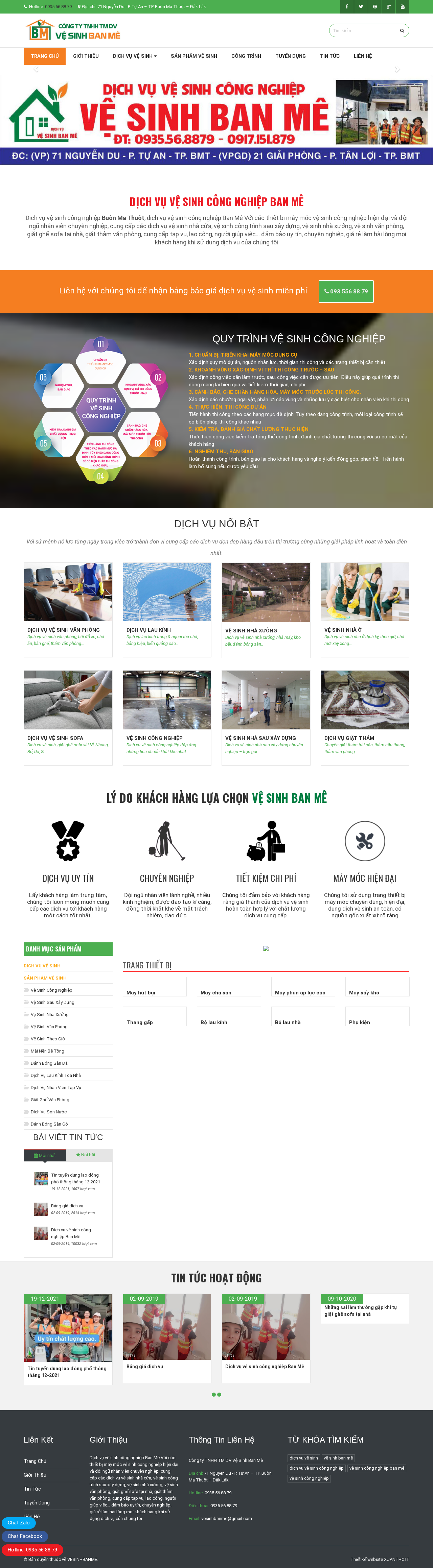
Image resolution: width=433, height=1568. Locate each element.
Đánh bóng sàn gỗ (49, 1124)
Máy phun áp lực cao (300, 993)
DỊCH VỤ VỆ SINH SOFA (55, 738)
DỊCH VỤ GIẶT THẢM (349, 738)
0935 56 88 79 (58, 6)
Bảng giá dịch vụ (67, 1205)
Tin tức (330, 56)
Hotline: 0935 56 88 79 (32, 1550)
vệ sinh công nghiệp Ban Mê (376, 1468)
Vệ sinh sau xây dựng (52, 1002)
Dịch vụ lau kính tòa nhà (55, 1075)
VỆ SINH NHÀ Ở (343, 630)
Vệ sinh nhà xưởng (49, 1014)
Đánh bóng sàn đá (49, 1063)
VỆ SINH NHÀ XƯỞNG (251, 631)
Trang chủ (45, 56)
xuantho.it (396, 1559)
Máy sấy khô (364, 993)
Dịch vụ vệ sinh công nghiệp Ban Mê (264, 1366)
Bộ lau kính (214, 1022)
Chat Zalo (19, 1523)
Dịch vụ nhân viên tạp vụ (55, 1087)
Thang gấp (140, 1022)
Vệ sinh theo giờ (47, 1038)
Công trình (246, 56)
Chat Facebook (25, 1536)
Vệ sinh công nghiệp (51, 990)
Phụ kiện (359, 1022)
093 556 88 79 (348, 291)
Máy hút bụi (141, 993)
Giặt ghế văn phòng (49, 1099)
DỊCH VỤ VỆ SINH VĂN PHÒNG (63, 630)
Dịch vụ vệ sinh (133, 56)
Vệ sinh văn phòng (49, 1026)
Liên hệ (363, 56)
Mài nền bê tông (47, 1051)
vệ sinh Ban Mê (338, 1458)
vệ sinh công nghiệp (309, 1478)
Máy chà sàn (216, 993)
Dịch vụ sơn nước (48, 1111)
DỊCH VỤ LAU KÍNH (149, 630)
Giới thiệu (86, 56)
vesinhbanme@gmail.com (226, 1518)
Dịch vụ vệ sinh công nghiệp (317, 1468)
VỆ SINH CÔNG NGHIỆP (155, 738)
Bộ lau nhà (288, 1022)
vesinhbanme (82, 1559)
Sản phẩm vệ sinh (194, 56)
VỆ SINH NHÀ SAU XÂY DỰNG (260, 738)
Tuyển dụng (290, 56)
